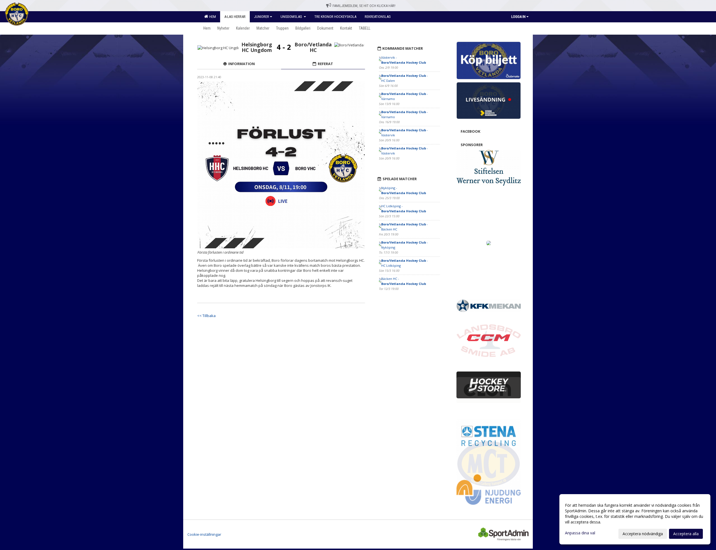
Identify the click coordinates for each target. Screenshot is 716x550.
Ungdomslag (292, 17)
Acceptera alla (686, 533)
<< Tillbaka (206, 315)
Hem (212, 17)
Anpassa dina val (580, 532)
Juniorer (261, 17)
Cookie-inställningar (204, 534)
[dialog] (634, 519)
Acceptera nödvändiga (643, 533)
